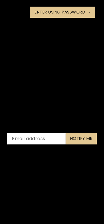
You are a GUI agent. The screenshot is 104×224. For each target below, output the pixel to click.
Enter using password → (63, 12)
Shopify (77, 192)
